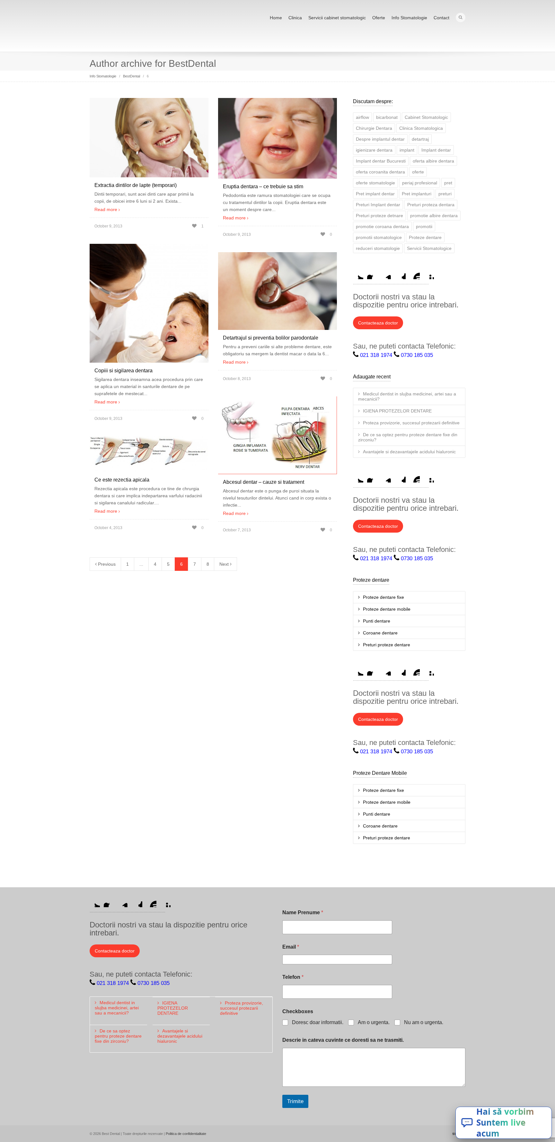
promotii (424, 226)
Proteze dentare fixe (383, 597)
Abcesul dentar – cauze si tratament (263, 482)
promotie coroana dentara (382, 226)
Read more (105, 209)
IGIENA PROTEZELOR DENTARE (397, 410)
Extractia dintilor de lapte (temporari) (135, 185)
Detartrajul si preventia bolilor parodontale (270, 338)
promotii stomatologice (379, 237)
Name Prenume (302, 912)
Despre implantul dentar (380, 139)
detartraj (420, 139)
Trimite (295, 1101)
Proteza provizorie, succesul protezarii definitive (411, 422)
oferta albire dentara (433, 161)
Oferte (378, 17)
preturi (445, 193)
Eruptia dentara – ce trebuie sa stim (263, 186)
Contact (441, 17)
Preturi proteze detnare (379, 215)
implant (407, 150)
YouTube (415, 274)
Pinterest (429, 274)
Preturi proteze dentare (386, 644)
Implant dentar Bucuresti (381, 161)
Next (224, 564)
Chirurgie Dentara (374, 128)
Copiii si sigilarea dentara (123, 370)
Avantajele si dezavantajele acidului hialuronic (409, 451)
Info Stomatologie (409, 17)
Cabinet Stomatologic (426, 117)
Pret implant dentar (375, 193)
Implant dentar (436, 150)
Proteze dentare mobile (386, 609)
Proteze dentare (425, 237)
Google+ (400, 274)
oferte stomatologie (375, 182)
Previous (106, 564)
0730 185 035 (417, 355)
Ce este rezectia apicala (121, 479)
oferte (418, 171)
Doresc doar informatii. (317, 1022)
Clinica (295, 17)
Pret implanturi (416, 193)
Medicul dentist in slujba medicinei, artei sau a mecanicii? (407, 396)
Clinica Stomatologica (421, 128)
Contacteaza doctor (378, 322)
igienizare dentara (374, 150)
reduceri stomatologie (378, 248)
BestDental (131, 76)
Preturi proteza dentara (430, 204)
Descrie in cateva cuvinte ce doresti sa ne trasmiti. (343, 1040)
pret (448, 182)
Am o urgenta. (374, 1022)
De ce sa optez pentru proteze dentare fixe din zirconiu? (407, 437)
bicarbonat (387, 117)
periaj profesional (419, 182)
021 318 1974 (376, 355)
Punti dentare (376, 621)
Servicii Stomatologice (429, 248)
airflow (362, 117)
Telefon (293, 977)
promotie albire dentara (434, 215)
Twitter (358, 274)
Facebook (372, 274)
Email (290, 947)
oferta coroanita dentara (380, 171)
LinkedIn (386, 274)
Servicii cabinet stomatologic (337, 17)
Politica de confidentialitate (186, 1134)
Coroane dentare (380, 632)
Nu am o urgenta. (423, 1022)
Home (276, 17)
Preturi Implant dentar (378, 204)
